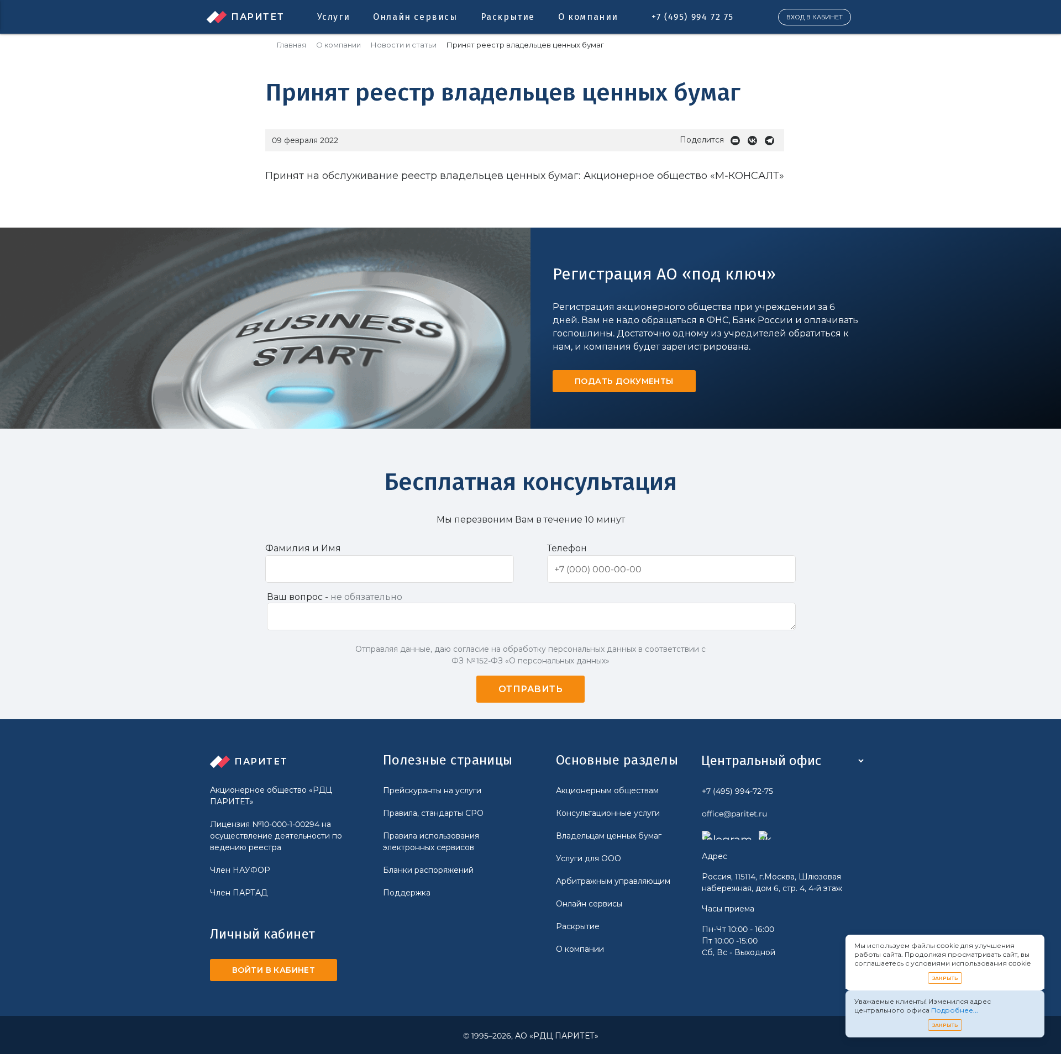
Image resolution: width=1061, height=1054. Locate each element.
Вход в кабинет (814, 17)
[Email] (738, 140)
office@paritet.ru (734, 814)
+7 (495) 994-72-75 (737, 791)
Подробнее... (954, 1010)
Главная (291, 45)
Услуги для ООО (588, 858)
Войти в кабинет (273, 970)
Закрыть (945, 978)
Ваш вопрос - (334, 597)
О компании (588, 17)
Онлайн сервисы (415, 17)
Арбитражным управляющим (613, 881)
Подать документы (624, 381)
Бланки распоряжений (428, 870)
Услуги (333, 17)
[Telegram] (772, 140)
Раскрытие (508, 17)
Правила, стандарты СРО (433, 813)
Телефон (567, 548)
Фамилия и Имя (303, 548)
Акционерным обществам (607, 790)
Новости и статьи (404, 45)
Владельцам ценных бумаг (608, 836)
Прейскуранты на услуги (432, 790)
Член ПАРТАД (238, 893)
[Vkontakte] (755, 140)
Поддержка (406, 893)
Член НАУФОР (240, 870)
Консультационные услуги (608, 813)
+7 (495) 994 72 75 (693, 17)
